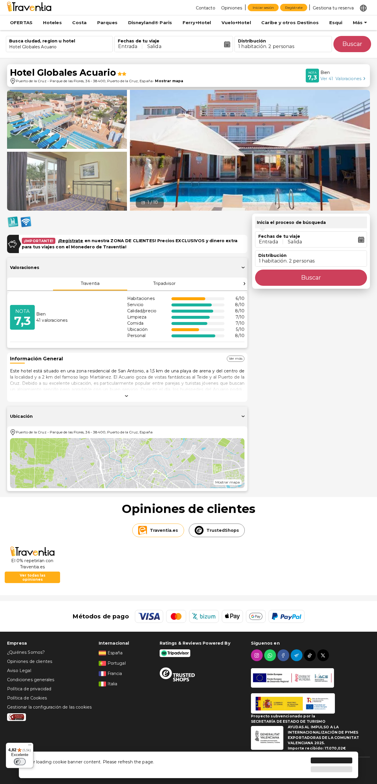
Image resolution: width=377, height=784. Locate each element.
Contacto (205, 8)
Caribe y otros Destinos (289, 22)
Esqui (336, 22)
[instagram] (257, 655)
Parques (107, 22)
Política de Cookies (27, 698)
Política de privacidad (29, 688)
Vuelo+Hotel (236, 22)
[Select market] (363, 7)
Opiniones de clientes (29, 661)
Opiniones (231, 8)
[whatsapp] (270, 655)
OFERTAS (21, 22)
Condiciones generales (30, 679)
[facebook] (284, 655)
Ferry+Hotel (197, 22)
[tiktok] (310, 655)
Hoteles (52, 22)
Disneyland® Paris (150, 22)
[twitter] (323, 655)
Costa (79, 22)
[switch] (20, 761)
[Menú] (29, 746)
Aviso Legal (19, 670)
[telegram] (297, 655)
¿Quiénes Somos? (26, 652)
